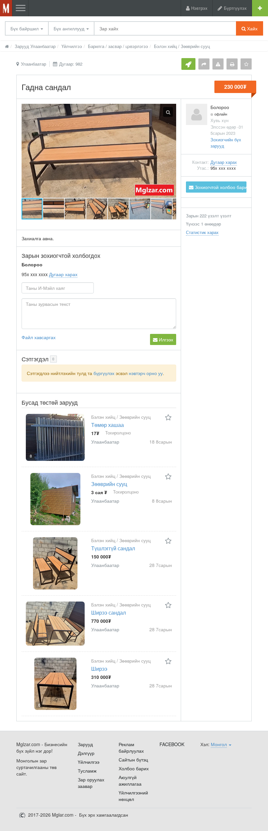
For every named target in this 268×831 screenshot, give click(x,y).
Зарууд (85, 744)
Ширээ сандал (108, 612)
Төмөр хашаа (107, 425)
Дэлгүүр (86, 753)
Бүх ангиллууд (70, 28)
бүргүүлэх (103, 373)
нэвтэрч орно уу (146, 373)
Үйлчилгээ (88, 762)
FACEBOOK (171, 744)
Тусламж (87, 770)
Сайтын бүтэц (133, 759)
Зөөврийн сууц (109, 484)
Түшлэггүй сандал (113, 548)
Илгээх (165, 339)
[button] (54, 209)
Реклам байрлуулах (131, 747)
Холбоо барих (134, 768)
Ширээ (99, 668)
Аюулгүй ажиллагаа (130, 780)
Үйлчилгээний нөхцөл (133, 795)
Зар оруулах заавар (91, 782)
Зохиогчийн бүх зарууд (225, 142)
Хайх (252, 28)
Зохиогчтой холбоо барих (219, 187)
